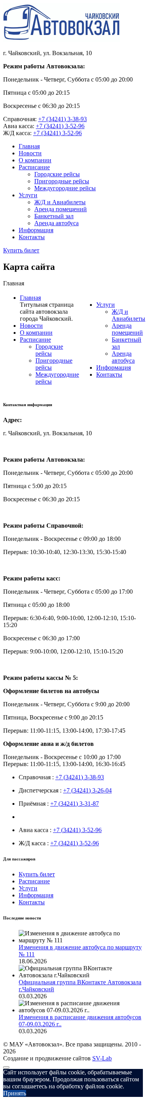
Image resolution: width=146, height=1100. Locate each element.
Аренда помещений (60, 209)
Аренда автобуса (56, 223)
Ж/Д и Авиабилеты (60, 202)
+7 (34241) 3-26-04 (87, 790)
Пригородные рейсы (61, 181)
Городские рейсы (57, 174)
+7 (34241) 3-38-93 (62, 119)
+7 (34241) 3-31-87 (74, 803)
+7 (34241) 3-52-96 (60, 126)
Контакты (32, 237)
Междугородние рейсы (65, 188)
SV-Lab (102, 1058)
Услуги (28, 195)
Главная (29, 146)
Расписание (34, 167)
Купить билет (21, 250)
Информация (36, 230)
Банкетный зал (54, 216)
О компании (35, 160)
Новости (30, 153)
